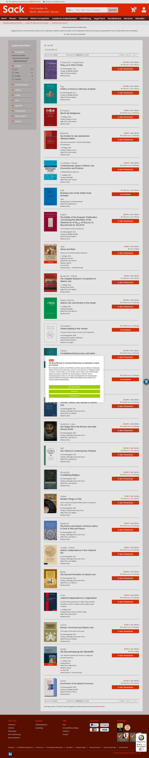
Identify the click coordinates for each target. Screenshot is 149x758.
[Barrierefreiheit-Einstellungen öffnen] (146, 381)
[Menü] (145, 735)
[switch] (141, 749)
